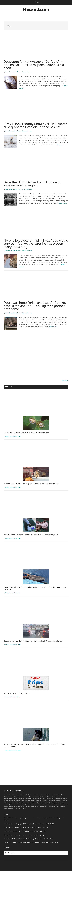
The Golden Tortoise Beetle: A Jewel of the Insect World (26, 433)
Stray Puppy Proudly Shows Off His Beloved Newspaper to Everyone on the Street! (35, 125)
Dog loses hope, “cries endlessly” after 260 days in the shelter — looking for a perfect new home (35, 306)
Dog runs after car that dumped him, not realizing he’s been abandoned (33, 641)
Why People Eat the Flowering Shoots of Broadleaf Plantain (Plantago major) (24, 835)
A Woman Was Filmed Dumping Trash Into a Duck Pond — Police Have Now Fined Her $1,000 (29, 824)
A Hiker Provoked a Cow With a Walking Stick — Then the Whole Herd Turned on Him (26, 827)
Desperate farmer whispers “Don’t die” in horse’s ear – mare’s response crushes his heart (34, 65)
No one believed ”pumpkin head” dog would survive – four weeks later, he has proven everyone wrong (36, 244)
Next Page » (65, 380)
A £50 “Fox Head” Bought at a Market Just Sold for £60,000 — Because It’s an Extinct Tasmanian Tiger (31, 842)
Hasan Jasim (36, 9)
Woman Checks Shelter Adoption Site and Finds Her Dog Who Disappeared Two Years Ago (28, 839)
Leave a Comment (27, 72)
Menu (37, 2)
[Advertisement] (36, 47)
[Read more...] (61, 145)
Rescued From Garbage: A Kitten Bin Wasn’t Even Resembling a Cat (31, 535)
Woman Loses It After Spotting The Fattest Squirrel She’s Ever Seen (31, 484)
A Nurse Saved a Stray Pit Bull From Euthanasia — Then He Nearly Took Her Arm (25, 831)
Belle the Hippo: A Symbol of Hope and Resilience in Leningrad (32, 183)
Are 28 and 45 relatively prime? (16, 693)
